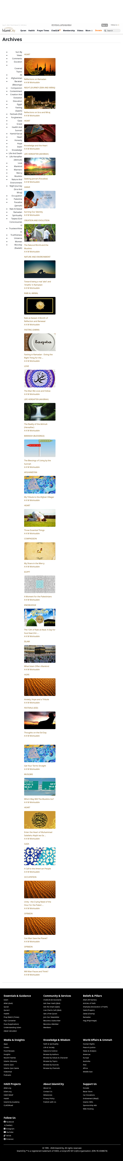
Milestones (47, 1095)
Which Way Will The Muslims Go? (39, 799)
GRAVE (27, 187)
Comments (17, 58)
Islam (6, 1000)
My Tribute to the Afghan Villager (39, 497)
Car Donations (89, 1095)
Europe (86, 1058)
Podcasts (7, 1075)
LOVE (26, 366)
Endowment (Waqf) (90, 1098)
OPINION (28, 913)
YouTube (9, 1132)
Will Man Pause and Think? (36, 971)
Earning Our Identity (33, 212)
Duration (18, 61)
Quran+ (7, 1010)
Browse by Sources (51, 1065)
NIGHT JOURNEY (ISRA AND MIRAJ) (39, 87)
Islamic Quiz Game (11, 1068)
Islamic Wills (88, 1102)
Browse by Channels (51, 1068)
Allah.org (7, 1088)
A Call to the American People (37, 868)
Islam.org (8, 1091)
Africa (85, 1068)
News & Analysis (89, 1051)
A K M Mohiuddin (32, 82)
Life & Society (48, 1047)
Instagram (10, 1129)
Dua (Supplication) (11, 1024)
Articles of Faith (89, 1003)
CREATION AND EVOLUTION (36, 220)
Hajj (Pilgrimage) (90, 1020)
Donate (86, 1088)
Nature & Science (50, 1051)
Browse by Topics (50, 1061)
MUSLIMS (28, 774)
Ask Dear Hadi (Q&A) (51, 1003)
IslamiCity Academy (11, 1102)
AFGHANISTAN (30, 472)
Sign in (104, 25)
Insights (7, 1054)
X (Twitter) (8, 1125)
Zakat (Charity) (89, 1013)
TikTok (8, 1135)
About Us (47, 1088)
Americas (86, 1054)
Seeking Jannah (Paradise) (36, 178)
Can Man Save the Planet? (35, 938)
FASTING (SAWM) (31, 329)
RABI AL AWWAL (31, 293)
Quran (6, 1007)
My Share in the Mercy (34, 563)
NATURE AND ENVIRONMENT (37, 256)
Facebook (10, 1122)
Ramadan (87, 1017)
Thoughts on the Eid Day (35, 732)
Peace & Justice (89, 1047)
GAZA (26, 844)
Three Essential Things (34, 530)
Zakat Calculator (10, 1031)
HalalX (6, 1098)
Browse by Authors (51, 1054)
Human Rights (89, 1044)
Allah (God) (8, 1003)
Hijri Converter (10, 1020)
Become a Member (51, 1024)
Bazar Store (87, 1091)
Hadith (6, 1013)
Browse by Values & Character (55, 1058)
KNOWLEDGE (30, 605)
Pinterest (9, 1139)
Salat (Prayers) (89, 1010)
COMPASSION (30, 538)
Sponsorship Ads (90, 1105)
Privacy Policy (48, 1098)
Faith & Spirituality (50, 1044)
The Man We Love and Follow (37, 391)
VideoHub (8, 1072)
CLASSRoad (8, 1105)
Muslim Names (10, 1058)
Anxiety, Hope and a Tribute (36, 699)
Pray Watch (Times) (11, 1017)
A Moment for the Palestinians (38, 596)
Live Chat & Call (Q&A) (52, 1010)
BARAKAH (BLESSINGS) (34, 436)
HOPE (26, 674)
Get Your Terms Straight (35, 765)
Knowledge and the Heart (35, 145)
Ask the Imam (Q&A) (51, 1007)
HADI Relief (8, 1095)
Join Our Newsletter (51, 1017)
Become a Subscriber (52, 1020)
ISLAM (27, 641)
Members (47, 1027)
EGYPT (27, 572)
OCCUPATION (30, 877)
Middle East (87, 1072)
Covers (6, 1047)
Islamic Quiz (9, 1065)
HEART (27, 54)
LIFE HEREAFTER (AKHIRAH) (36, 154)
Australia (86, 1061)
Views (19, 55)
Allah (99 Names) (90, 1000)
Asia (84, 1065)
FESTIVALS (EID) (31, 708)
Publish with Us (49, 1102)
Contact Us (47, 1091)
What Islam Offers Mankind (36, 666)
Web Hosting (88, 1109)
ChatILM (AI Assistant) (52, 1000)
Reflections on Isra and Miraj (37, 112)
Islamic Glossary (10, 1061)
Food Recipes (9, 1051)
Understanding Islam (12, 1027)
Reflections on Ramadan (35, 79)
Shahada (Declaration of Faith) (95, 1007)
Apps (6, 1044)
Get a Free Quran (50, 1013)
